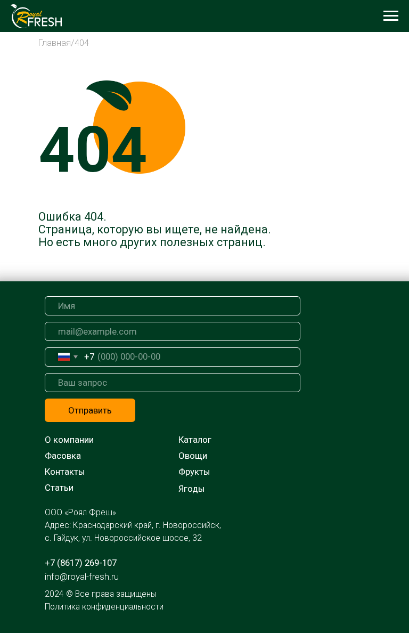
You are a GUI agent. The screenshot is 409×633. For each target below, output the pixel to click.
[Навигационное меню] (390, 16)
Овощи (192, 455)
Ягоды (191, 488)
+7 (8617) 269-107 (81, 562)
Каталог (194, 439)
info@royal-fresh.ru (82, 576)
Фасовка (63, 455)
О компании (69, 439)
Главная (54, 42)
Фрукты (194, 471)
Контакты (65, 471)
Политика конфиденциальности (104, 607)
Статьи (59, 487)
